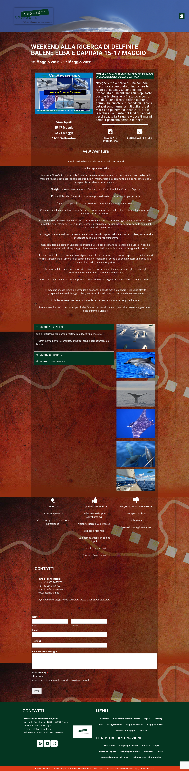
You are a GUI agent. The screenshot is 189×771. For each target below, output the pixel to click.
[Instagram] (54, 743)
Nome (36, 617)
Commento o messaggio (45, 651)
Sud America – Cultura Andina (146, 757)
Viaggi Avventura (134, 724)
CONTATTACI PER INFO (139, 138)
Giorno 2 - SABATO (51, 355)
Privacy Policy (40, 672)
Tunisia (159, 751)
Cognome (74, 625)
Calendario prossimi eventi (126, 718)
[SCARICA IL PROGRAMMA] (110, 131)
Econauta (104, 718)
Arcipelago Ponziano (130, 751)
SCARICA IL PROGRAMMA (110, 139)
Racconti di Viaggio (125, 730)
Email (36, 630)
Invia (36, 690)
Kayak (147, 718)
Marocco (148, 751)
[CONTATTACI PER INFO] (139, 131)
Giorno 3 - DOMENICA (52, 361)
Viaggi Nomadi (114, 724)
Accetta (39, 676)
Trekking (158, 718)
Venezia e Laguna (107, 751)
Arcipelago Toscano (128, 745)
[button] (124, 16)
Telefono (36, 641)
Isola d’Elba (109, 745)
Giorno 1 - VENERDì (51, 327)
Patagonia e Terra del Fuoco (114, 757)
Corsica (146, 745)
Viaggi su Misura (155, 724)
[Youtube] (47, 743)
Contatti (143, 730)
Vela (101, 724)
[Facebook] (40, 743)
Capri (156, 745)
